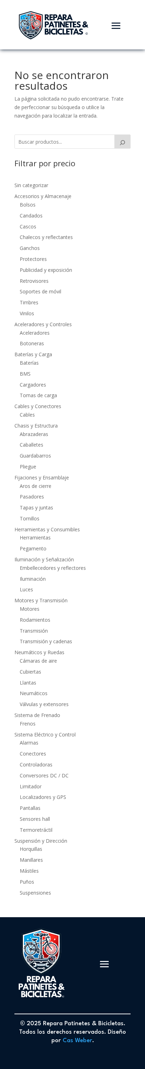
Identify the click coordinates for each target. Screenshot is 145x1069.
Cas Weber (77, 1041)
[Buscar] (122, 142)
